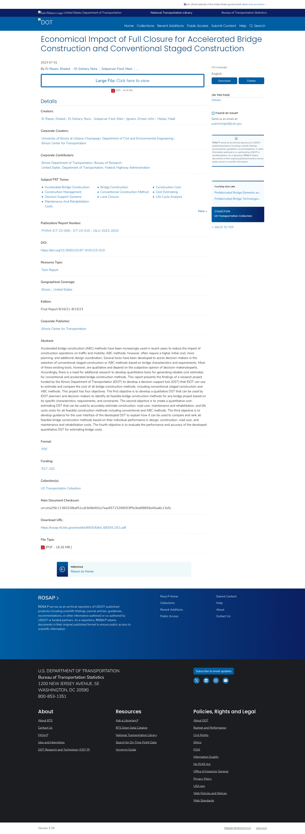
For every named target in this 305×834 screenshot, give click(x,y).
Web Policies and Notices (210, 793)
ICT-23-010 (81, 231)
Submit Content (223, 26)
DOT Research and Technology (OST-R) (64, 750)
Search (259, 26)
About (220, 610)
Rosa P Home (169, 596)
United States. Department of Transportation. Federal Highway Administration (95, 167)
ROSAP (46, 598)
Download (224, 81)
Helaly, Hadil (166, 119)
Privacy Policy (202, 779)
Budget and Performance (209, 728)
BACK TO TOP (224, 227)
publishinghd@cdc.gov (227, 124)
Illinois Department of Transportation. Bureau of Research (81, 163)
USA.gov (199, 786)
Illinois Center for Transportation (63, 143)
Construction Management (63, 192)
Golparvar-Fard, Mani (116, 69)
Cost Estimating (167, 192)
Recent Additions (170, 26)
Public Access (197, 26)
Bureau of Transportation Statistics (244, 13)
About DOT (200, 720)
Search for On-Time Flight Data (136, 742)
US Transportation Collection (61, 488)
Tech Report (49, 270)
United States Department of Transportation (92, 13)
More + (202, 211)
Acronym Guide (126, 750)
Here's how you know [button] (253, 4)
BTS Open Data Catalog (131, 728)
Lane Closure (109, 197)
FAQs (41, 735)
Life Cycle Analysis (169, 197)
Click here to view (122, 80)
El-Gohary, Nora (85, 69)
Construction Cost (168, 187)
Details (216, 100)
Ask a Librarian (125, 720)
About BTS (45, 720)
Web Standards (203, 800)
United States (62, 289)
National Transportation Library (136, 735)
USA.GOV (261, 828)
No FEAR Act (202, 764)
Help (242, 26)
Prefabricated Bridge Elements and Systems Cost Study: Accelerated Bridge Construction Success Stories (238, 193)
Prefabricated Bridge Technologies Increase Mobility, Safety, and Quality (238, 199)
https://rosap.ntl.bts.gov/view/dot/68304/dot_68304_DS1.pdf (83, 527)
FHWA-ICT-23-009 (55, 231)
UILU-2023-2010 (106, 231)
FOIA (196, 750)
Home (129, 26)
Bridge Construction (114, 187)
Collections (145, 26)
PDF (44, 449)
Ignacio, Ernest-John (140, 119)
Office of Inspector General (210, 771)
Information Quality (206, 757)
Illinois (45, 289)
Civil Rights (200, 735)
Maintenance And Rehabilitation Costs (67, 203)
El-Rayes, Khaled (57, 69)
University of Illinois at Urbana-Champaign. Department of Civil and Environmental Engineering (107, 138)
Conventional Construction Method (124, 192)
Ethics (197, 742)
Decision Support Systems (63, 197)
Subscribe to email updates (214, 671)
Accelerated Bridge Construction (67, 187)
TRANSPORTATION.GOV (237, 828)
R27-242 (48, 469)
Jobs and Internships (51, 742)
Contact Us (223, 616)
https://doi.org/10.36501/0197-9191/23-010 (73, 250)
